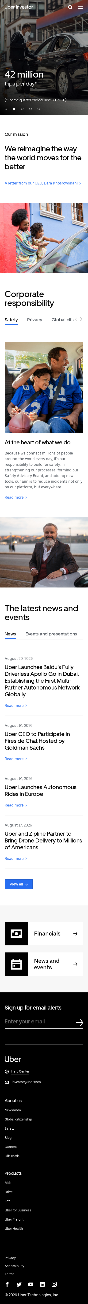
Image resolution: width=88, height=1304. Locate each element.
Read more (14, 497)
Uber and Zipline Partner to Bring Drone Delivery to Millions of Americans (43, 840)
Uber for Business (18, 1210)
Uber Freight (14, 1219)
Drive (9, 1192)
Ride (8, 1183)
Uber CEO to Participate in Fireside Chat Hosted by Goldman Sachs (37, 741)
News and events (47, 964)
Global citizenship (18, 1119)
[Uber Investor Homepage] (19, 7)
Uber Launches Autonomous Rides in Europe (41, 790)
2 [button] (14, 109)
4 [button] (30, 109)
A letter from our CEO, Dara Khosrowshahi (41, 183)
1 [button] (6, 109)
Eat (7, 1201)
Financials (47, 933)
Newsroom (13, 1110)
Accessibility (14, 1266)
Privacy (10, 1258)
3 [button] (22, 109)
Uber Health (14, 1228)
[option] (44, 57)
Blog (8, 1138)
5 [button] (39, 109)
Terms (9, 1274)
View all (16, 884)
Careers (11, 1147)
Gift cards (12, 1156)
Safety (9, 1128)
